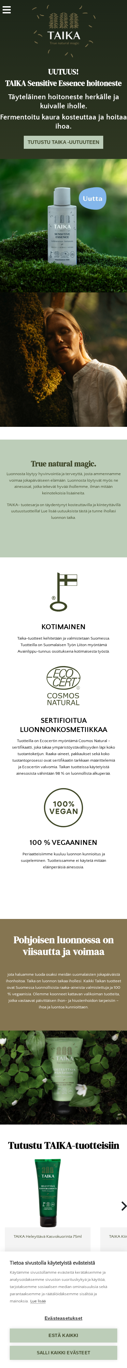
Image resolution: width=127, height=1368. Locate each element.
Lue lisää (38, 1301)
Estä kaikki (63, 1335)
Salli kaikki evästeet (63, 1352)
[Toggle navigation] (10, 10)
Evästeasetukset (63, 1318)
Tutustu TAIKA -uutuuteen (63, 142)
